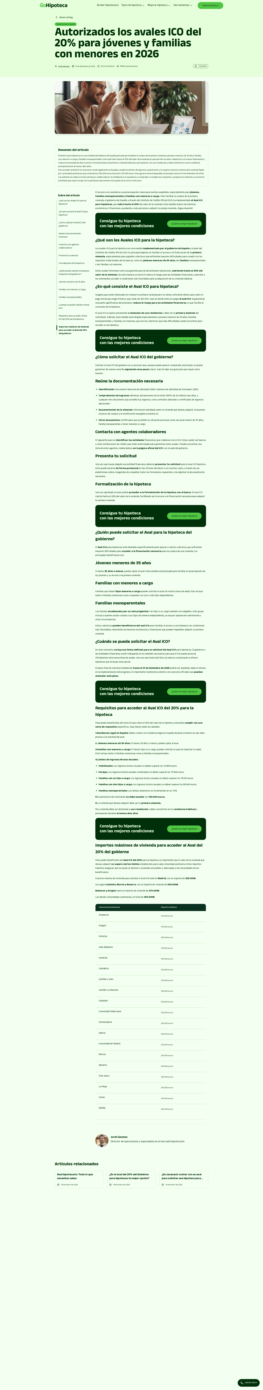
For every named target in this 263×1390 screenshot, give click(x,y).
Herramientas (181, 5)
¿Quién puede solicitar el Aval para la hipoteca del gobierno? (74, 272)
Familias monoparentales (70, 297)
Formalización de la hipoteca (72, 263)
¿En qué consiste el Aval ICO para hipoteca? (73, 213)
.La (97, 803)
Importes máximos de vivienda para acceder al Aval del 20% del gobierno (74, 330)
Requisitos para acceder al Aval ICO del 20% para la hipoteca (73, 317)
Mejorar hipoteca (157, 5)
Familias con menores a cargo (72, 290)
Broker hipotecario (108, 5)
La (97, 810)
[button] (74, 265)
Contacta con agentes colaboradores (69, 246)
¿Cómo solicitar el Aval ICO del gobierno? (72, 224)
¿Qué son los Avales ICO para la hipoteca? (72, 202)
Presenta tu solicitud (68, 256)
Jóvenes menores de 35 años (72, 282)
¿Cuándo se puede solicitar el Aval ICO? (74, 306)
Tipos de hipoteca (131, 5)
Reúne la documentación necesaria (70, 235)
